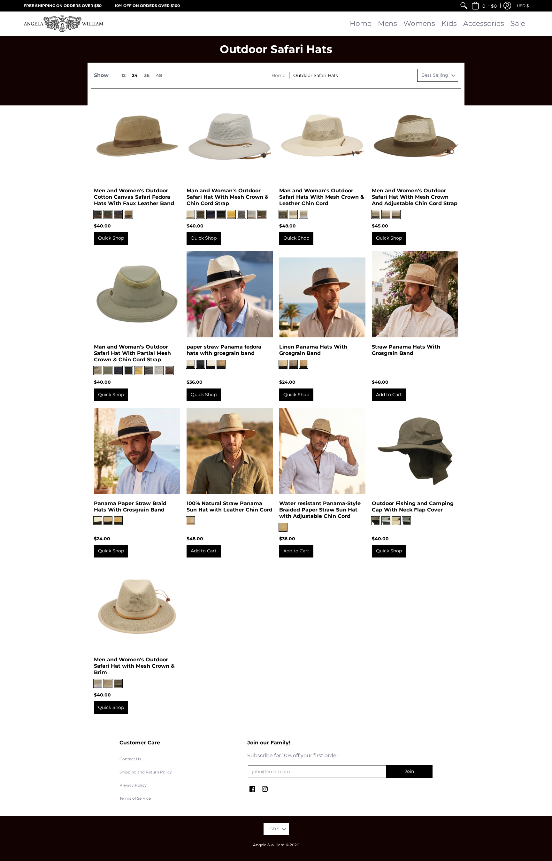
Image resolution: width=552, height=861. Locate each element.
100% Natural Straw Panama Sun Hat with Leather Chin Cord (229, 506)
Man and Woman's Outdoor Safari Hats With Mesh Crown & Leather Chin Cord (321, 197)
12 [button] (123, 75)
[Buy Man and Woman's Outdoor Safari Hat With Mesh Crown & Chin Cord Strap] (230, 138)
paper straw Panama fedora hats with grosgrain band (224, 350)
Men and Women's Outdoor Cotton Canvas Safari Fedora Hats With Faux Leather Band (134, 197)
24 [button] (135, 75)
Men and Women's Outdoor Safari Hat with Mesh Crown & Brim (134, 666)
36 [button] (147, 75)
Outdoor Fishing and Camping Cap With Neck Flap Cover (413, 506)
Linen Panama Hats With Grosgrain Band (313, 350)
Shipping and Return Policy (145, 772)
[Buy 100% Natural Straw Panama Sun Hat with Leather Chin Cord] (230, 451)
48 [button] (159, 75)
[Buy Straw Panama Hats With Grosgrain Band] (415, 294)
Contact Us (130, 759)
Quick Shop (111, 238)
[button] (484, 5)
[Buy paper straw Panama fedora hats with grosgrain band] (230, 294)
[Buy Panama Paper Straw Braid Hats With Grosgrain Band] (137, 451)
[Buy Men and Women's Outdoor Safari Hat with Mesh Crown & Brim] (137, 607)
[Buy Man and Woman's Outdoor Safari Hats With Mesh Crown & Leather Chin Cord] (322, 138)
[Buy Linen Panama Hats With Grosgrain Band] (322, 294)
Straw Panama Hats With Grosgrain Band (406, 350)
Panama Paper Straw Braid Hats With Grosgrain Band (130, 506)
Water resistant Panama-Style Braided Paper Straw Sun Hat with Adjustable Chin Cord (320, 509)
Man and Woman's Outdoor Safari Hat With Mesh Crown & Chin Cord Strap (228, 197)
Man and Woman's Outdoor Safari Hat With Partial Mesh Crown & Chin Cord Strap (132, 353)
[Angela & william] (63, 24)
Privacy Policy (133, 785)
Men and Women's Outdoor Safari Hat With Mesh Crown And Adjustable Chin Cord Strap (414, 197)
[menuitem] (464, 5)
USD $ (523, 5)
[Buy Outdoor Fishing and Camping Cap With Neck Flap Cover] (415, 451)
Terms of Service (135, 798)
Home (278, 75)
